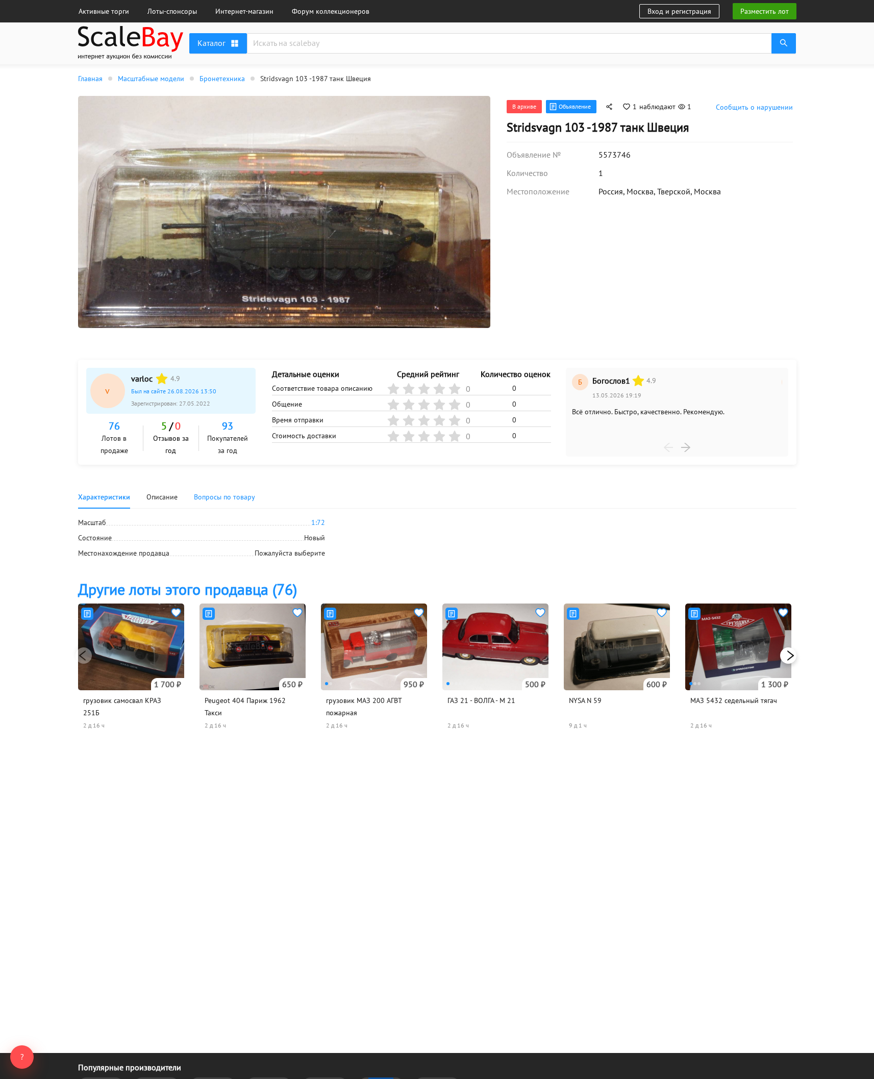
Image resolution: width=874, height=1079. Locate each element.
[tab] (224, 497)
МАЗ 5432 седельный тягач (733, 700)
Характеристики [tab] (104, 496)
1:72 (318, 522)
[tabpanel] (437, 538)
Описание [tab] (162, 496)
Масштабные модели (151, 78)
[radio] (162, 378)
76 (114, 426)
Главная (90, 78)
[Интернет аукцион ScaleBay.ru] (130, 44)
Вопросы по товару (224, 496)
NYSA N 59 (585, 700)
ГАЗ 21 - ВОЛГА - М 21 (481, 700)
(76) (187, 589)
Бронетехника (222, 78)
